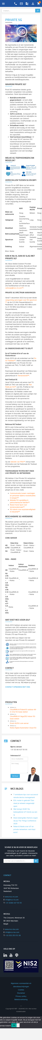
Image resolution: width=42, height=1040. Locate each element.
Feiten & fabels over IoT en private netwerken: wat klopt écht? (24, 829)
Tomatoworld (23, 376)
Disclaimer (21, 993)
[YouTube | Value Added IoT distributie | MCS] (11, 955)
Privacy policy (21, 996)
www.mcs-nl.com (11, 897)
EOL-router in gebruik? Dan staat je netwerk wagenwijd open (23, 803)
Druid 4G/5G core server (19, 723)
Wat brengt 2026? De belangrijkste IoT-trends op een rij (25, 812)
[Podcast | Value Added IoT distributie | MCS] (16, 955)
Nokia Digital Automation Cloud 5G (23, 728)
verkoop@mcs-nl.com (13, 288)
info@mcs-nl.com (12, 900)
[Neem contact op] (21, 4)
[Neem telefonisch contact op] (15, 4)
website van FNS (16, 462)
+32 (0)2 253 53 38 (13, 935)
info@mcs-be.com (12, 932)
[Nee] (18, 1025)
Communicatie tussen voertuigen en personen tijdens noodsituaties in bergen (22, 495)
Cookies (21, 990)
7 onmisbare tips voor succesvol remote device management (25, 795)
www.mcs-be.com (12, 929)
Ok (14, 1025)
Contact (7, 875)
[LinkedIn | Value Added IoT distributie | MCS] (5, 955)
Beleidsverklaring (21, 999)
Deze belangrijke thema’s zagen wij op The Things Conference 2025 (25, 821)
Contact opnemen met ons (17, 687)
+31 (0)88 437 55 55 (13, 903)
